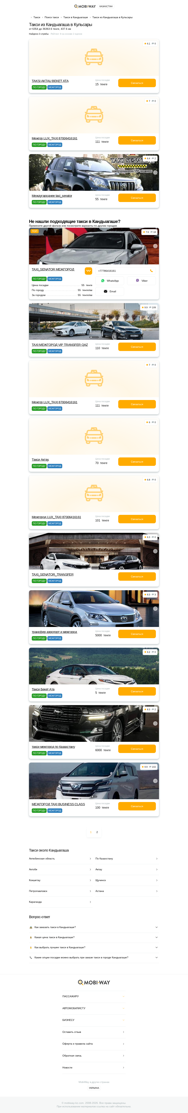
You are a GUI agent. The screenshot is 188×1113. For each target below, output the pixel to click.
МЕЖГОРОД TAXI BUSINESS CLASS (58, 804)
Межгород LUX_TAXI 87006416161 (56, 517)
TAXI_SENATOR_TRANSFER (52, 574)
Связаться (137, 82)
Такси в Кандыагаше (75, 17)
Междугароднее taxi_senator (52, 196)
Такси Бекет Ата (43, 689)
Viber (145, 280)
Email (113, 291)
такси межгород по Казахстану (53, 747)
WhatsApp (113, 280)
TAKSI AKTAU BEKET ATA (50, 81)
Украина (94, 1088)
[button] (91, 188)
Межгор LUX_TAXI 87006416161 (54, 138)
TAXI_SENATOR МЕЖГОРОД (53, 269)
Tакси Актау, (40, 459)
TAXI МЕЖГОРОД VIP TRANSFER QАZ (60, 345)
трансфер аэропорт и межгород (54, 632)
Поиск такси (52, 17)
